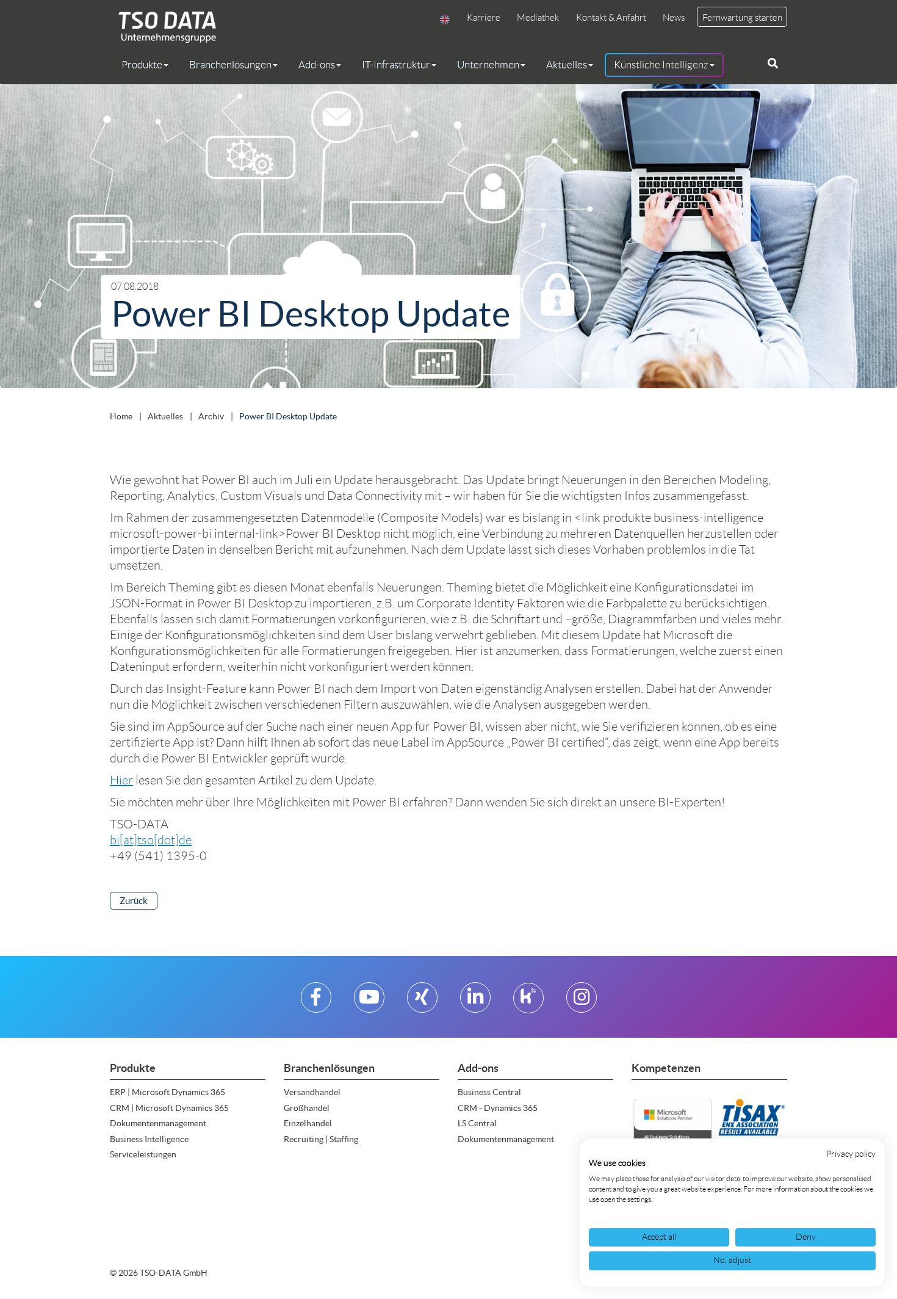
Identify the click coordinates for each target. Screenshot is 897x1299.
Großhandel (307, 1108)
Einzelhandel (308, 1123)
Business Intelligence (149, 1139)
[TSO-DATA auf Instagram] (581, 1002)
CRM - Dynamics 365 (498, 1108)
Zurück (134, 901)
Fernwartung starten (742, 18)
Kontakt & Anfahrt (611, 18)
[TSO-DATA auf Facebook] (316, 1002)
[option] (448, 239)
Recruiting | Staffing (321, 1139)
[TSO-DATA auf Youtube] (369, 1002)
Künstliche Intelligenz (661, 64)
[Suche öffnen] (773, 63)
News (674, 18)
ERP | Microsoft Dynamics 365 (167, 1092)
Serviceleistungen (143, 1154)
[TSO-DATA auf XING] (422, 1002)
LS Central (477, 1123)
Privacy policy (851, 1154)
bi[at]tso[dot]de (151, 840)
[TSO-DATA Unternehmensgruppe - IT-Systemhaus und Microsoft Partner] (163, 26)
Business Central (489, 1092)
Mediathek (538, 18)
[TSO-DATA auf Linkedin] (475, 1002)
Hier (121, 780)
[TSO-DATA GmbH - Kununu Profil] (528, 1002)
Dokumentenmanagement (158, 1123)
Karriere (483, 18)
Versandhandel (312, 1092)
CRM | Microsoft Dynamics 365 (169, 1108)
